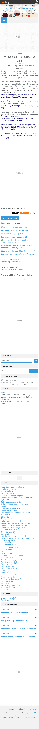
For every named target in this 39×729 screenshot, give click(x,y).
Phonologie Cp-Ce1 (9, 570)
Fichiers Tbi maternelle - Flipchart (14, 525)
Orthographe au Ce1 (9, 566)
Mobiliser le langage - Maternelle (14, 560)
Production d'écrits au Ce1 (12, 579)
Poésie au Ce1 (6, 573)
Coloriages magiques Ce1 (11, 502)
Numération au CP (8, 564)
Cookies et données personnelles (12, 717)
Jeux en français (7, 542)
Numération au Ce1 (9, 562)
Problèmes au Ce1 (8, 575)
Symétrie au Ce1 (7, 581)
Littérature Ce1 (7, 553)
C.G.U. (28, 715)
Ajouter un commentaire (19, 280)
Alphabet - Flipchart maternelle (14, 613)
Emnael (17, 401)
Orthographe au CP (9, 568)
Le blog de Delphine (19, 8)
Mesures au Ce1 (7, 558)
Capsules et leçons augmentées (14, 495)
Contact (9, 715)
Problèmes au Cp (8, 577)
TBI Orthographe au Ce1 (11, 585)
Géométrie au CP (8, 532)
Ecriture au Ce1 (7, 519)
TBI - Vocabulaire (8, 588)
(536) (9, 598)
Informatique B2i (8, 540)
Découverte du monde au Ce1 (13, 510)
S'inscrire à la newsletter (10, 218)
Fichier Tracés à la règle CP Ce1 (13, 527)
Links (3, 551)
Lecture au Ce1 (7, 549)
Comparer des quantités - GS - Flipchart (18, 637)
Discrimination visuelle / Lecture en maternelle (15, 513)
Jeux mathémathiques (10, 547)
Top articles (33, 713)
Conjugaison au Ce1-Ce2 (11, 508)
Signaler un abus (19, 715)
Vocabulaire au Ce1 (9, 590)
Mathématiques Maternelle (12, 555)
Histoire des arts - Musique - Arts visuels (17, 538)
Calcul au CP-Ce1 (8, 493)
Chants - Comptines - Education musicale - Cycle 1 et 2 (18, 498)
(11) (7, 600)
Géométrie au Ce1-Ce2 (10, 530)
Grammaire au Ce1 (8, 534)
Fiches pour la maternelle (11, 521)
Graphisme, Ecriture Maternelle (14, 536)
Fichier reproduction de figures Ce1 (15, 523)
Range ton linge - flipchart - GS (14, 621)
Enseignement (19, 54)
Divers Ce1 (5, 517)
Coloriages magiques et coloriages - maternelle (15, 505)
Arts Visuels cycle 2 (8, 491)
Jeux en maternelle (8, 545)
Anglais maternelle (8, 489)
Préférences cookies (30, 717)
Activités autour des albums (12, 487)
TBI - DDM (5, 583)
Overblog (32, 709)
